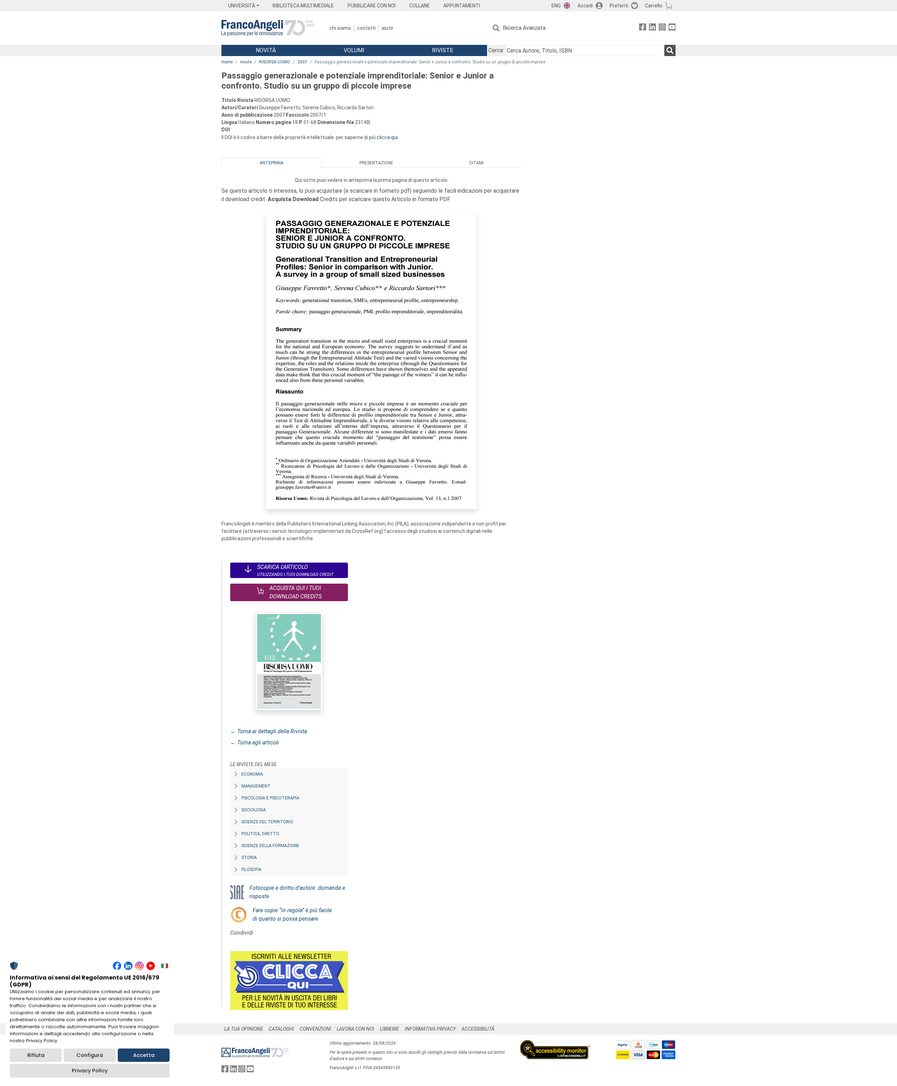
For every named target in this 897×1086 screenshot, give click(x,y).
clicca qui (387, 137)
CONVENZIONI (315, 1029)
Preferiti (619, 5)
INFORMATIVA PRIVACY (430, 1029)
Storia (249, 857)
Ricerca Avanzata (524, 28)
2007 (302, 62)
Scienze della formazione (270, 845)
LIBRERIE (389, 1029)
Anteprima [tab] (271, 162)
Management (256, 786)
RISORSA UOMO (274, 62)
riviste (246, 62)
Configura (89, 1055)
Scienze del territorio (267, 821)
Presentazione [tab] (376, 162)
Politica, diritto (260, 833)
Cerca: (496, 50)
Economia (252, 774)
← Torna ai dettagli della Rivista (268, 731)
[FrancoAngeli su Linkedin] (652, 28)
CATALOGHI (281, 1029)
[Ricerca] (670, 50)
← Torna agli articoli (254, 742)
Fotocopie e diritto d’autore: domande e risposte (297, 892)
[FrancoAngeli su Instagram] (662, 28)
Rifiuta (35, 1055)
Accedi (585, 5)
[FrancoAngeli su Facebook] (642, 28)
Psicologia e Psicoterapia (270, 798)
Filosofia (251, 869)
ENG (556, 5)
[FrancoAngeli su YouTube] (672, 28)
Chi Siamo (340, 28)
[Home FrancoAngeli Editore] (267, 28)
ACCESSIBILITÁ (477, 1029)
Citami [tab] (476, 162)
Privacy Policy (90, 1070)
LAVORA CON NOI (355, 1029)
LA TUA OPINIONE (243, 1029)
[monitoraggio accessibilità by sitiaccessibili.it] (555, 1044)
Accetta (144, 1055)
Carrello (653, 5)
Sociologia (253, 809)
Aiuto (387, 28)
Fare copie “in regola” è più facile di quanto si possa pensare (292, 914)
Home (227, 62)
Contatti (366, 28)
